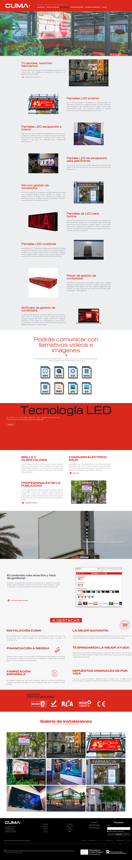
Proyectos (40, 4)
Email (108, 825)
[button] (10, 424)
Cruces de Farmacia (52, 7)
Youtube (45, 828)
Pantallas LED (65, 7)
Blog (55, 4)
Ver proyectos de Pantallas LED (33, 77)
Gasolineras (41, 7)
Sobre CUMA (48, 4)
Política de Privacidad (94, 825)
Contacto (60, 4)
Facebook (45, 824)
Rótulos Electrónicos (77, 7)
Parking (104, 7)
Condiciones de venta (94, 827)
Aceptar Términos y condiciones (116, 831)
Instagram (45, 826)
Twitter (45, 830)
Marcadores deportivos (92, 7)
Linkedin (45, 832)
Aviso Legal (94, 822)
